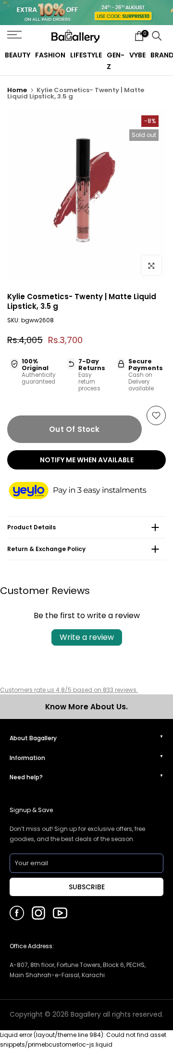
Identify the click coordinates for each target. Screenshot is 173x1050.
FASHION (50, 55)
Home (17, 90)
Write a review (87, 637)
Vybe (137, 55)
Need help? (26, 777)
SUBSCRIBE (87, 887)
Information (27, 758)
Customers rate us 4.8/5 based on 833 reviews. (69, 690)
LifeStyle (86, 55)
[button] (86, 491)
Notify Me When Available (87, 460)
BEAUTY (17, 55)
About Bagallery (33, 738)
